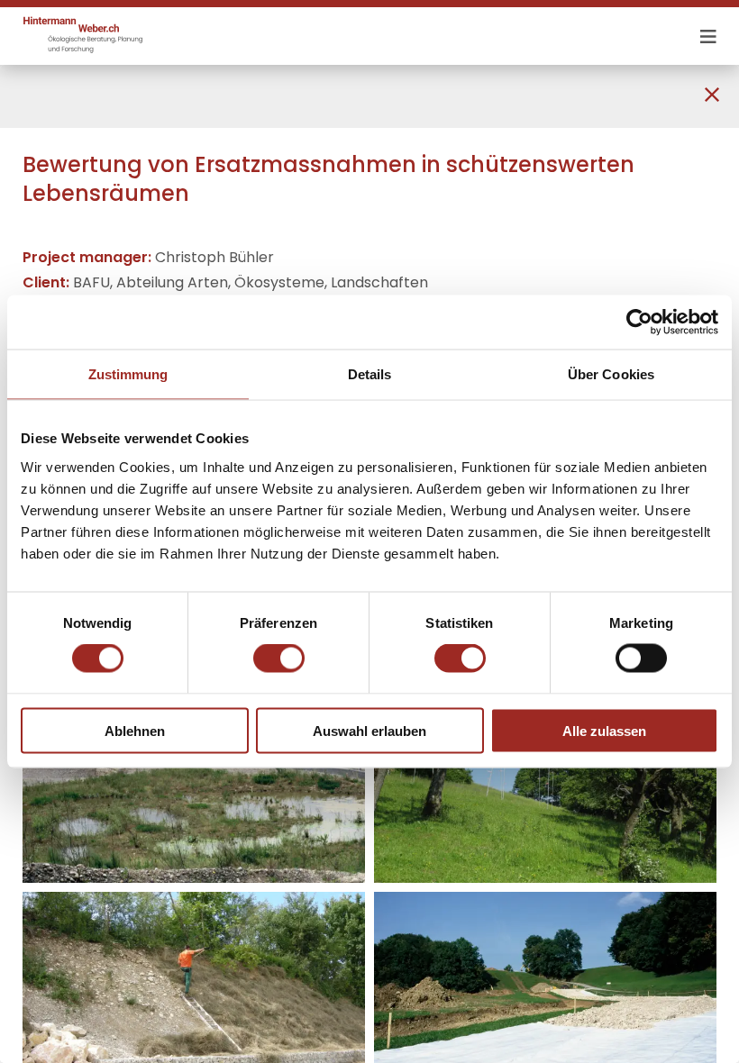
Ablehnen (135, 730)
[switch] (279, 658)
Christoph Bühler (214, 257)
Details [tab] (370, 374)
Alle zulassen (604, 730)
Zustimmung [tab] (128, 374)
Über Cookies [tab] (611, 374)
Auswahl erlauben (369, 730)
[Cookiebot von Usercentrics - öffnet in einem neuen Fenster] (639, 322)
